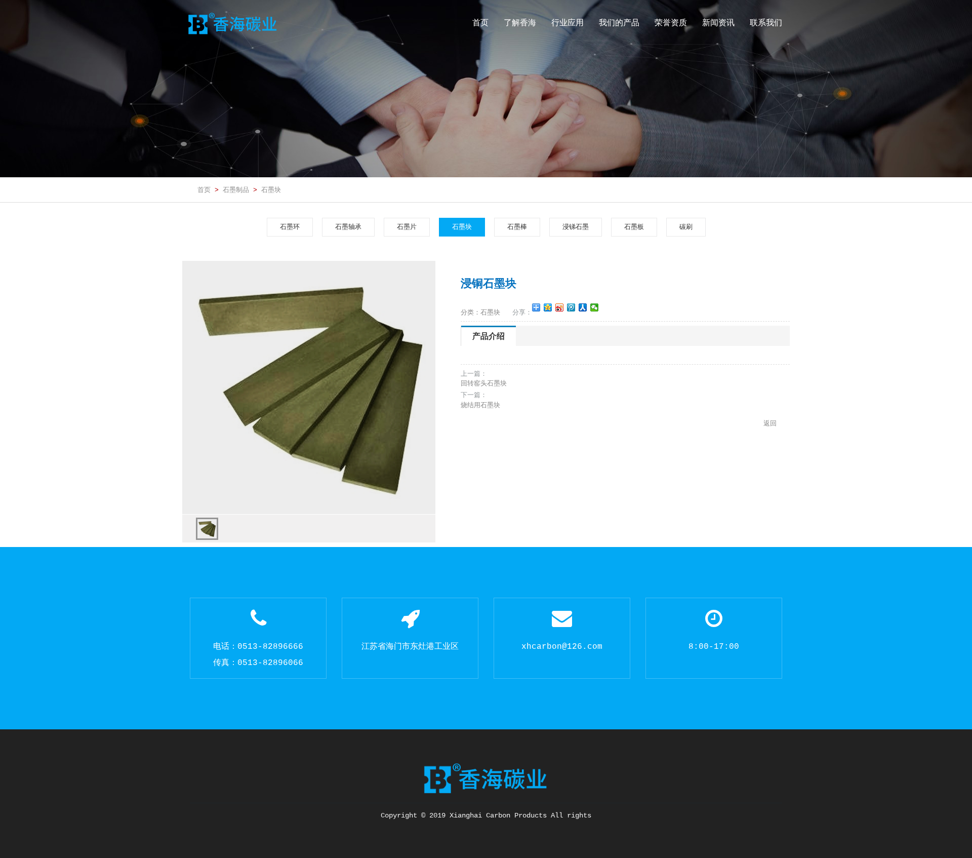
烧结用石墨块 (480, 405)
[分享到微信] (594, 307)
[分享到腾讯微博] (571, 307)
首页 (480, 22)
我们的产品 (619, 22)
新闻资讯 (718, 22)
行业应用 (567, 22)
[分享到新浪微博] (559, 307)
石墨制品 (236, 189)
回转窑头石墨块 (484, 383)
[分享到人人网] (583, 307)
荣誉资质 (671, 22)
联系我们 (766, 22)
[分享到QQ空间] (548, 307)
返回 (770, 423)
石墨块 (271, 189)
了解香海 (520, 22)
